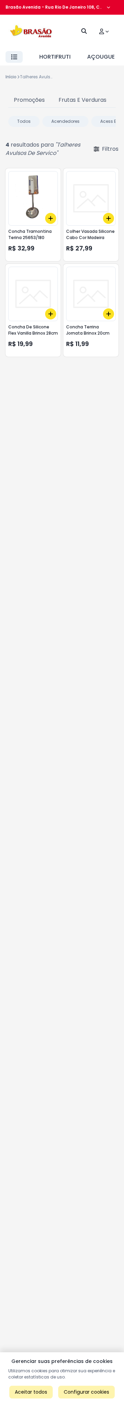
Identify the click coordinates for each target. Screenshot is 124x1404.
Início (11, 77)
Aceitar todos (31, 1391)
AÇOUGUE (101, 57)
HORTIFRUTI (55, 57)
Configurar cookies (86, 1391)
